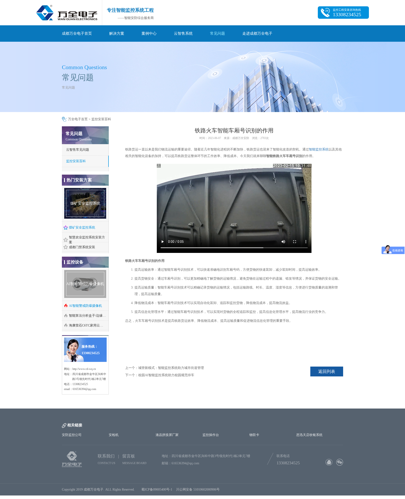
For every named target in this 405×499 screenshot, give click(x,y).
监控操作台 (210, 418)
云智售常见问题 (77, 149)
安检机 (114, 418)
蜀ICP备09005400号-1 (156, 472)
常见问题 (217, 33)
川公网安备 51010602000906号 (198, 472)
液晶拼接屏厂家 (167, 418)
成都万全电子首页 (77, 33)
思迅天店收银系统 (309, 418)
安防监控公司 (72, 418)
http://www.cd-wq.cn (84, 319)
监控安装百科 (101, 119)
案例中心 (149, 33)
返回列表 (326, 371)
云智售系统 (183, 33)
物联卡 (254, 418)
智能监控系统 (319, 149)
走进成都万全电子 (257, 33)
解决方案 (116, 33)
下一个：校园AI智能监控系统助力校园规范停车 (159, 375)
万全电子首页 (78, 119)
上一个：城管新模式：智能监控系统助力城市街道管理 (164, 368)
